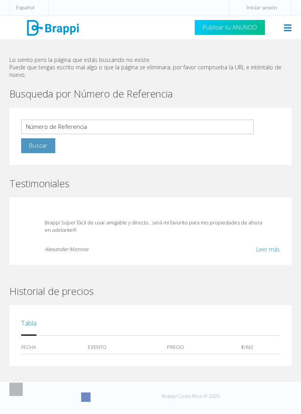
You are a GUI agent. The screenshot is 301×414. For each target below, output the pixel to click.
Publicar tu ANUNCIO (230, 27)
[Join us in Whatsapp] (144, 397)
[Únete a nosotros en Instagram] (100, 397)
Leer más (268, 249)
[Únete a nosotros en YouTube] (115, 397)
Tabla (28, 323)
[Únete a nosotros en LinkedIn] (129, 397)
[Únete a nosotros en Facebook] (86, 397)
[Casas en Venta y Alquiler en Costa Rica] (52, 27)
